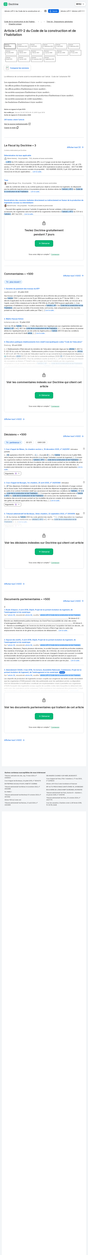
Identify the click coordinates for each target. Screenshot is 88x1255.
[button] (44, 119)
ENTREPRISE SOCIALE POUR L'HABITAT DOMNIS (21, 784)
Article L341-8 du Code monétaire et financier (61, 784)
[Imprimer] (45, 11)
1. (37, 449)
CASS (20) (41, 442)
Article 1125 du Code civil (13, 800)
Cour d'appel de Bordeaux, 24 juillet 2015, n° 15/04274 (23, 781)
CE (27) (29, 442)
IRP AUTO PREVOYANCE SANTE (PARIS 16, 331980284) (64, 787)
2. (32, 483)
